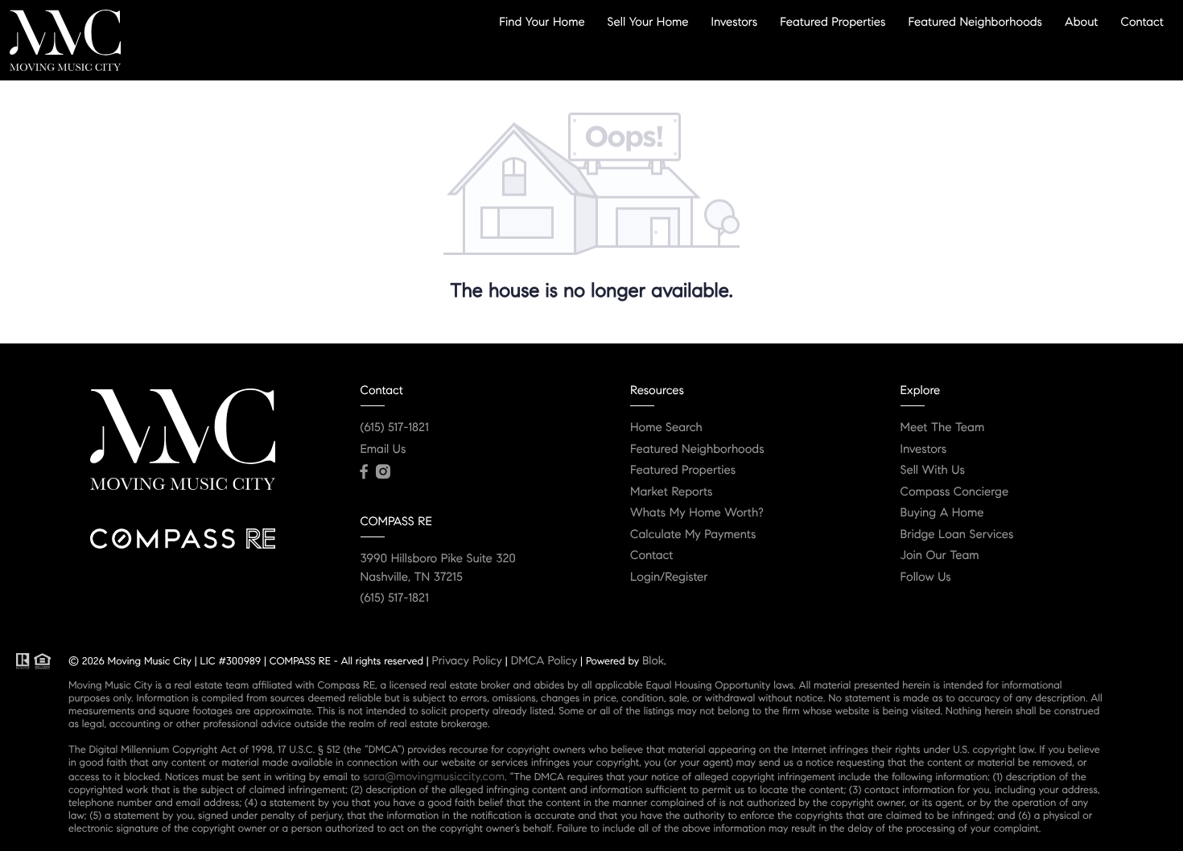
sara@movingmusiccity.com (434, 776)
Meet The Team (943, 428)
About (1081, 21)
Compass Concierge (955, 492)
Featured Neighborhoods (975, 21)
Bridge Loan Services (957, 535)
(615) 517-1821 (395, 428)
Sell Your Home (648, 21)
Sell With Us (933, 470)
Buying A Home (942, 513)
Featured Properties (832, 21)
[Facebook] (364, 472)
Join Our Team (940, 556)
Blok (653, 660)
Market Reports (671, 492)
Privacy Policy (467, 660)
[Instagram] (383, 472)
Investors (734, 21)
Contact (1142, 21)
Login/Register (669, 577)
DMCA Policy (544, 660)
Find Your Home (541, 21)
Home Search (666, 428)
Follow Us (926, 577)
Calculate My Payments (693, 535)
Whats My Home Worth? (697, 513)
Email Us (383, 449)
